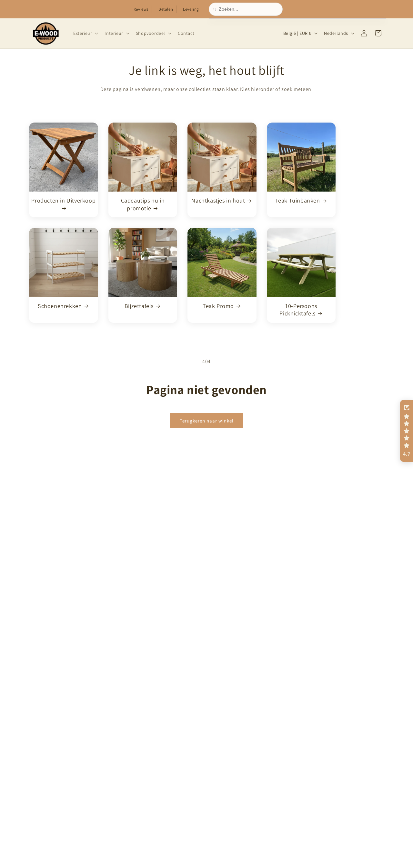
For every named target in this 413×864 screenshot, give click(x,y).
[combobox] (248, 9)
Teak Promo (218, 305)
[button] (85, 33)
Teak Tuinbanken (297, 200)
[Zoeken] (216, 9)
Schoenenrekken (60, 305)
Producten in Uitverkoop (63, 200)
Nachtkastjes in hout (218, 200)
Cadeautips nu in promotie (143, 204)
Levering (191, 9)
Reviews (141, 9)
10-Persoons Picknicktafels (298, 309)
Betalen (165, 9)
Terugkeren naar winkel (207, 420)
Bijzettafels (139, 305)
